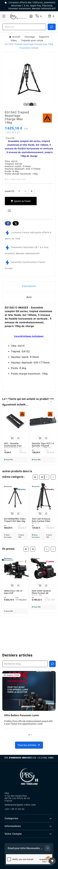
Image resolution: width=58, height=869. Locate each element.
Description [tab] (29, 286)
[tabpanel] (29, 79)
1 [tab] (24, 104)
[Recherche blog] (52, 664)
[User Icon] (31, 16)
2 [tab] (27, 104)
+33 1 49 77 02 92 (14, 809)
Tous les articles (27, 745)
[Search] (51, 26)
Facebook (8, 223)
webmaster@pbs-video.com (20, 805)
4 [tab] (33, 104)
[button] (29, 734)
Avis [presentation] (29, 297)
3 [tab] (30, 104)
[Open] (4, 16)
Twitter (16, 223)
